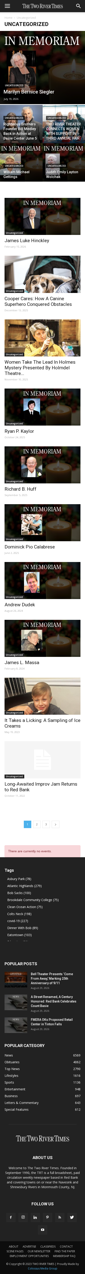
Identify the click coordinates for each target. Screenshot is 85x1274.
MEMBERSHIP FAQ (64, 1256)
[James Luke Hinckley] (42, 216)
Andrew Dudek (20, 604)
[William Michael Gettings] (21, 162)
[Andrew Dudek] (42, 580)
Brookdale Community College (33, 900)
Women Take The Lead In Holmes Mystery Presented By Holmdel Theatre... (40, 367)
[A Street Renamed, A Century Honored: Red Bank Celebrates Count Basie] (16, 1002)
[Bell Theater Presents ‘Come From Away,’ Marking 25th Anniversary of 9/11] (16, 979)
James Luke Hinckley (27, 240)
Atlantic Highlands (24, 886)
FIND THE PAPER (65, 1251)
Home (8, 18)
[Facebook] (10, 1217)
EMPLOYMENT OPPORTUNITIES (29, 1256)
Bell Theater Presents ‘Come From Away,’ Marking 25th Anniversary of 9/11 (52, 978)
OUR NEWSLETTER (39, 1251)
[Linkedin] (35, 1217)
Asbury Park (19, 879)
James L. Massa (22, 662)
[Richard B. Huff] (42, 464)
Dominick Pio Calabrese (30, 547)
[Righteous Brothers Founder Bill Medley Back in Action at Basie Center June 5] (21, 124)
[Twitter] (72, 1217)
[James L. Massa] (42, 638)
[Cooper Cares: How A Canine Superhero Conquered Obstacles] (42, 274)
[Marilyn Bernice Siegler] (42, 67)
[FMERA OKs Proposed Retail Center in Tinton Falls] (16, 1025)
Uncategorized (14, 85)
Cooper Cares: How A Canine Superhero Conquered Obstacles (38, 301)
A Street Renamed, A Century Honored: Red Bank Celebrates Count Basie (53, 1001)
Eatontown (19, 935)
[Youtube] (42, 1229)
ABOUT (13, 1246)
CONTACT (66, 1246)
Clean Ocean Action (25, 907)
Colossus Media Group (42, 1268)
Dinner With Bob (22, 928)
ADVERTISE (29, 1246)
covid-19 (17, 921)
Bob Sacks (19, 893)
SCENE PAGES (15, 1251)
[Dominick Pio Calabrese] (42, 522)
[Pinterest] (47, 1217)
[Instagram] (23, 1217)
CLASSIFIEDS (48, 1246)
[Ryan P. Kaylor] (42, 407)
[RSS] (59, 1217)
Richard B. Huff (20, 489)
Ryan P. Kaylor (19, 431)
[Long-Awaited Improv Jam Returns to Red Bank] (42, 759)
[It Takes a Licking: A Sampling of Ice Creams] (42, 696)
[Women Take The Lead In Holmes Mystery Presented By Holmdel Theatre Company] (42, 337)
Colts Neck (19, 914)
